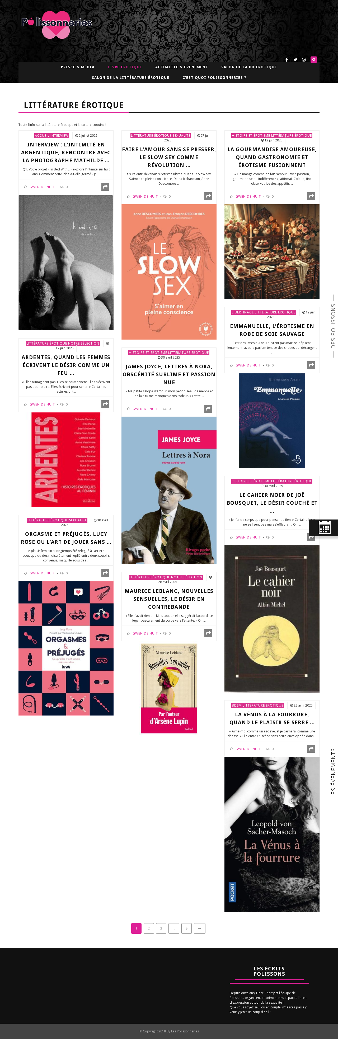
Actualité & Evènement (181, 67)
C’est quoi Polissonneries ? (214, 77)
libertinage (243, 312)
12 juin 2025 (274, 140)
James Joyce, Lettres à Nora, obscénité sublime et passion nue (169, 374)
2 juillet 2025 (88, 135)
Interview (59, 135)
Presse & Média (78, 67)
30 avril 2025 (170, 357)
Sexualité (181, 135)
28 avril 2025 (167, 582)
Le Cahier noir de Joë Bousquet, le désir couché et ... (272, 503)
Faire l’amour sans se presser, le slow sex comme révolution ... (169, 157)
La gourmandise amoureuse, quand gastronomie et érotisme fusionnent (272, 157)
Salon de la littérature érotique (130, 77)
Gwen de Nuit (42, 187)
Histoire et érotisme (251, 135)
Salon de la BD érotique (249, 67)
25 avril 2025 (303, 705)
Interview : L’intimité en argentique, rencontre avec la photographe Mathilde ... (66, 152)
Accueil (42, 135)
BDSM (237, 705)
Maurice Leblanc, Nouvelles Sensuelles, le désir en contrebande (169, 599)
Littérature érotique (151, 135)
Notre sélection (83, 343)
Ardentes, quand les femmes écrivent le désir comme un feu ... (66, 365)
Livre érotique (125, 67)
